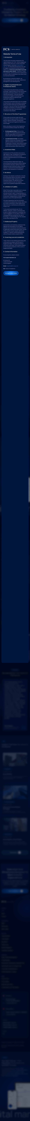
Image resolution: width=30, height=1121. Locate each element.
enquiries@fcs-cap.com (12, 266)
